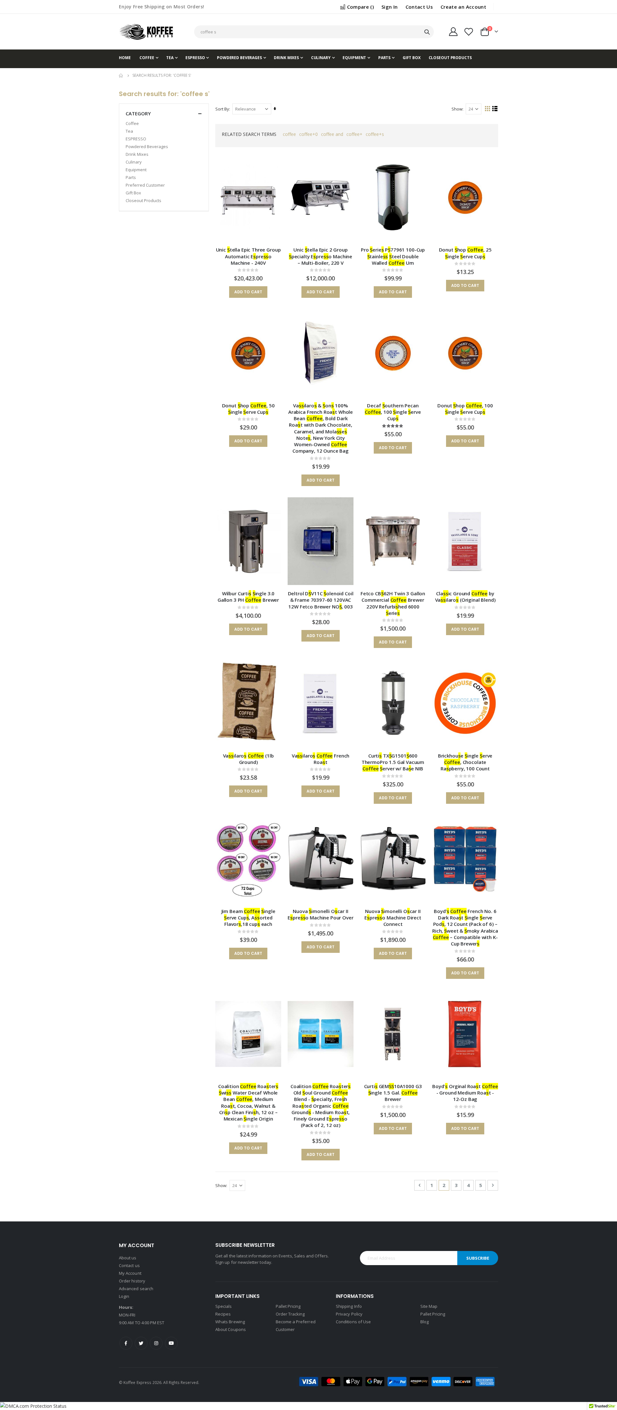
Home (121, 75)
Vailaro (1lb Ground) (248, 758)
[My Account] (453, 31)
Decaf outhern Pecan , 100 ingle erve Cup (393, 412)
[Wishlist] (469, 31)
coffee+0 (308, 134)
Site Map (429, 1306)
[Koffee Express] (146, 31)
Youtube (171, 1343)
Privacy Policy (349, 1314)
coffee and (332, 134)
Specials (223, 1306)
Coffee (132, 123)
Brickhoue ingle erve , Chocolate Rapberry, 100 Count (465, 762)
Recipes (223, 1314)
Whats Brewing (230, 1322)
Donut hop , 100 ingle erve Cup (465, 408)
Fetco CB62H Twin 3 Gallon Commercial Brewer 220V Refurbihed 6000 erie (393, 603)
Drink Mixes (137, 154)
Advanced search (136, 1288)
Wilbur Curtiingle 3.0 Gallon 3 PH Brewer (248, 596)
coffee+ (354, 134)
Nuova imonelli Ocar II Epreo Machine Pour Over (320, 914)
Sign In (389, 7)
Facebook (126, 1343)
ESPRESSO (136, 139)
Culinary (134, 162)
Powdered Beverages (147, 146)
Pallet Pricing (288, 1306)
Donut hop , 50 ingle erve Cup (248, 408)
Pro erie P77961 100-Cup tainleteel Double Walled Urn (393, 256)
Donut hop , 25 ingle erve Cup (465, 252)
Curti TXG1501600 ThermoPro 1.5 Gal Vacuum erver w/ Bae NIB (393, 762)
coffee (289, 134)
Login (124, 1296)
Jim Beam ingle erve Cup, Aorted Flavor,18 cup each (248, 917)
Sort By (222, 109)
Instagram (156, 1343)
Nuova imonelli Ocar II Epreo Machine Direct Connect (392, 917)
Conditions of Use (353, 1322)
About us (128, 1258)
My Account (130, 1273)
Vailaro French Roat (320, 758)
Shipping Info (349, 1306)
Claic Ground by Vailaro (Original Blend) (465, 596)
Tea (129, 131)
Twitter (141, 1343)
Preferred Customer (145, 185)
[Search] (427, 32)
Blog (424, 1322)
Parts (131, 177)
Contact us (129, 1265)
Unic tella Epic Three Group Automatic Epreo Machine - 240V (248, 256)
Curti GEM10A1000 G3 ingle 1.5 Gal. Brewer (393, 1093)
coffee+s (375, 134)
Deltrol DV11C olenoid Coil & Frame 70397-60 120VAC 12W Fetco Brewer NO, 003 (320, 600)
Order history (132, 1281)
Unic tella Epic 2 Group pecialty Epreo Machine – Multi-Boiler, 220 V (320, 256)
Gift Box (133, 193)
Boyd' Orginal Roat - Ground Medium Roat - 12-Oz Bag (465, 1093)
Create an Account (463, 7)
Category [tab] (138, 113)
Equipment (136, 170)
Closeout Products (143, 200)
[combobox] (314, 31)
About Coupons (230, 1329)
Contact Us (419, 7)
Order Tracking (290, 1314)
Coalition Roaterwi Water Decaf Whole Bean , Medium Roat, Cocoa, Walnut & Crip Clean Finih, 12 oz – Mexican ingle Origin (248, 1102)
